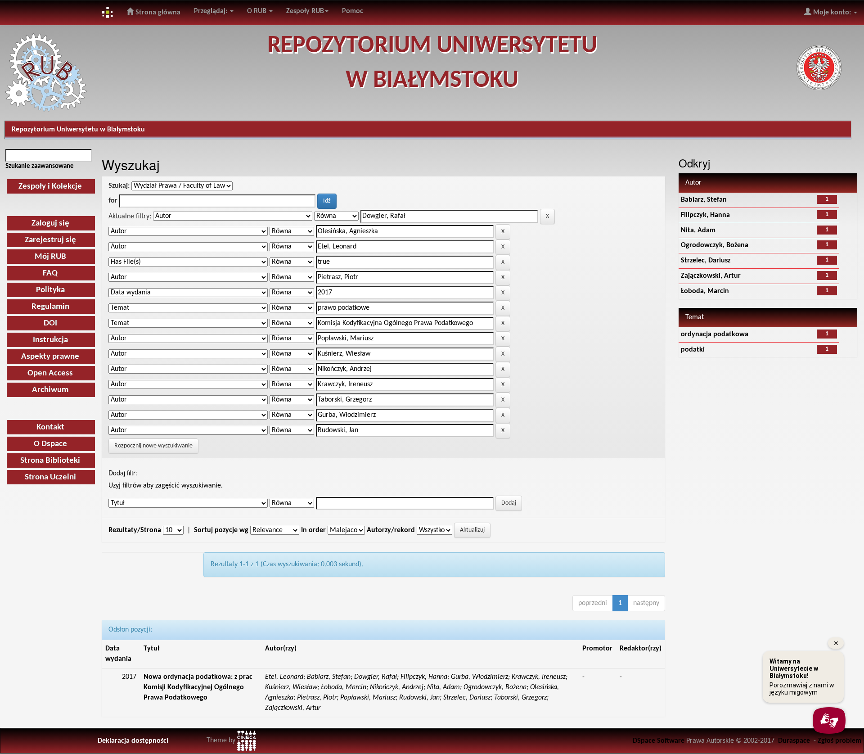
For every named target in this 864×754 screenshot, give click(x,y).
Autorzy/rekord (391, 530)
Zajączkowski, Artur (711, 276)
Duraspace (794, 741)
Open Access (50, 373)
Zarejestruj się (50, 240)
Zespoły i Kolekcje (50, 186)
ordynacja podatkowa (714, 334)
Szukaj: (119, 186)
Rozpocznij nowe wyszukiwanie (153, 445)
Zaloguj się (50, 223)
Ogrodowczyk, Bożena (714, 245)
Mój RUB (50, 257)
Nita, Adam (698, 230)
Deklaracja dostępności (133, 741)
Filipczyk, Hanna (705, 215)
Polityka (50, 290)
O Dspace (50, 444)
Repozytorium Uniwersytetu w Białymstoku (78, 129)
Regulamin (50, 307)
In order (313, 530)
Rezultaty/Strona (134, 530)
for (112, 200)
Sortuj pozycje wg (221, 530)
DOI (50, 323)
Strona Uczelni (50, 477)
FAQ (50, 273)
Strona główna (157, 12)
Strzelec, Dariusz (705, 260)
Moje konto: (832, 12)
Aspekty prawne (50, 356)
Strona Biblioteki (50, 460)
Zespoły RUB (305, 11)
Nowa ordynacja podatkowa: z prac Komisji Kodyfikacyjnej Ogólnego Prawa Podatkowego (198, 687)
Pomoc (352, 11)
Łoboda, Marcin (705, 291)
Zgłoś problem (839, 741)
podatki (693, 349)
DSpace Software (658, 741)
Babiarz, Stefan (704, 199)
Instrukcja (50, 340)
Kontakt (50, 427)
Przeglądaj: (211, 11)
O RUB (257, 11)
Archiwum (50, 390)
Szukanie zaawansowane (39, 166)
